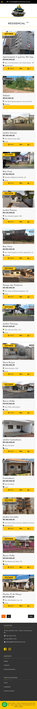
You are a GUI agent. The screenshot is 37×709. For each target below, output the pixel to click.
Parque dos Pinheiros (12, 285)
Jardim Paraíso (10, 210)
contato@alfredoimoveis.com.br (19, 2)
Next (31, 616)
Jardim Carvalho (10, 517)
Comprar (6, 665)
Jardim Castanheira (12, 440)
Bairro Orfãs (9, 401)
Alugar (6, 661)
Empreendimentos (9, 669)
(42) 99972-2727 (11, 639)
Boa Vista (7, 172)
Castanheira (8, 478)
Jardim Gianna (10, 133)
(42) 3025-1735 (11, 636)
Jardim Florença (10, 324)
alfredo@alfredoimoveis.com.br (15, 642)
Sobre (6, 682)
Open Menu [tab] (8, 2)
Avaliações (7, 687)
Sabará (6, 96)
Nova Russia (9, 363)
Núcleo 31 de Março (12, 594)
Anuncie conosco (9, 691)
